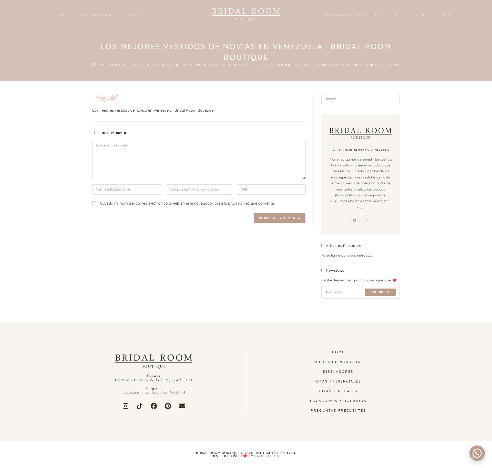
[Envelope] (182, 405)
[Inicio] (94, 65)
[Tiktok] (139, 405)
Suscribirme (380, 292)
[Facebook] (355, 220)
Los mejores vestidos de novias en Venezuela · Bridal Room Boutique (341, 65)
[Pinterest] (167, 405)
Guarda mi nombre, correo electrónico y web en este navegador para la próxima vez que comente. (187, 203)
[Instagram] (366, 220)
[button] (477, 453)
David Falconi (267, 456)
